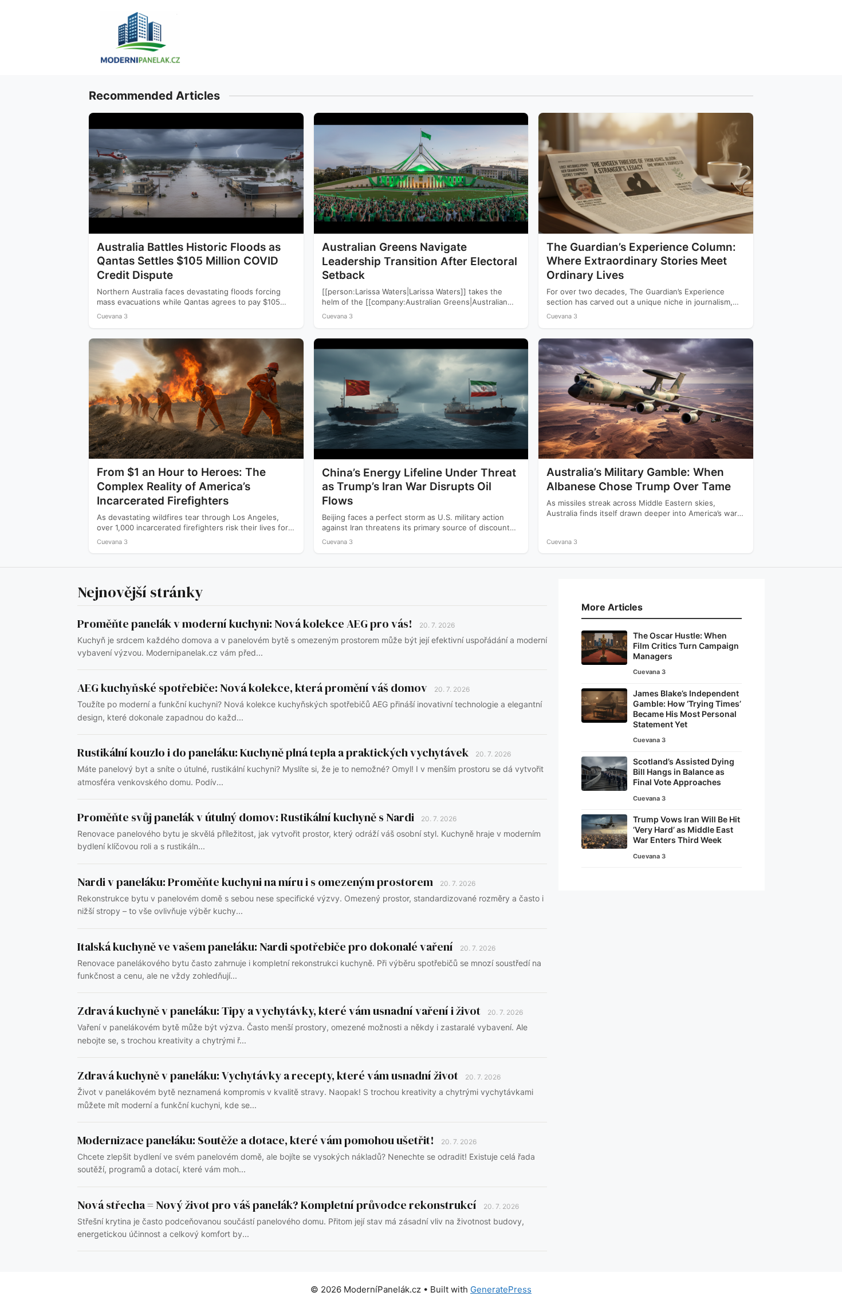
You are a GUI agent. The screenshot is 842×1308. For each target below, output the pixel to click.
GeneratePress (501, 1289)
